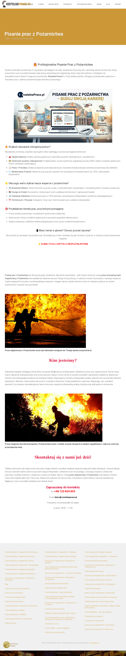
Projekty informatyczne (93, 588)
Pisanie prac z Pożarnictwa (94, 621)
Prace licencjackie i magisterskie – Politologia (60, 552)
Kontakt (118, 4)
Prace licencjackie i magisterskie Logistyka (20, 569)
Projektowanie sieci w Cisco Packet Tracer (99, 601)
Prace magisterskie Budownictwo (56, 583)
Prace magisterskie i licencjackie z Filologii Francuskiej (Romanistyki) (59, 597)
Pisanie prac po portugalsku (55, 632)
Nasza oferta (53, 4)
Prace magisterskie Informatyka (96, 561)
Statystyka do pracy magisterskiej (17, 588)
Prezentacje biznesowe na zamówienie (18, 619)
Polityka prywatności (63, 653)
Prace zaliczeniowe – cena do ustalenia (58, 592)
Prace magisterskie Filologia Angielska (98, 552)
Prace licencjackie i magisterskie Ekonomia (20, 556)
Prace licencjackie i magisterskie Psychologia (60, 556)
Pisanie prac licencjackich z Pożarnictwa (99, 629)
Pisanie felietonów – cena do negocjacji (98, 612)
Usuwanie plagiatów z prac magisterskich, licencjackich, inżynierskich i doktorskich (60, 618)
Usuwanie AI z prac (52, 624)
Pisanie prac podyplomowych (15, 597)
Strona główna (27, 4)
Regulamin (94, 643)
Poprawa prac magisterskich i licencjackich (100, 584)
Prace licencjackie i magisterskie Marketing (20, 574)
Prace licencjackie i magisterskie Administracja (21, 552)
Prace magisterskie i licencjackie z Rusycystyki (101, 597)
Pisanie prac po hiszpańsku (55, 609)
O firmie (41, 4)
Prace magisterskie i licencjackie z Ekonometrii (21, 606)
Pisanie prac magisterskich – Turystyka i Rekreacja (63, 573)
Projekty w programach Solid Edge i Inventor (60, 613)
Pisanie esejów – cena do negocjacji (57, 628)
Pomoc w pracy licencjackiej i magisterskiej (100, 593)
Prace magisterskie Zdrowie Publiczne (98, 580)
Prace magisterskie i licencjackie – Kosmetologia (22, 565)
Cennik (99, 4)
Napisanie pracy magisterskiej (56, 588)
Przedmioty (67, 4)
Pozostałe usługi (10, 623)
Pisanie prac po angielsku (94, 616)
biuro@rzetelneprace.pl (66, 497)
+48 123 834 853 (64, 491)
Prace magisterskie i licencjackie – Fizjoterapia (101, 556)
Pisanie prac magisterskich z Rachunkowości (101, 575)
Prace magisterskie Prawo (94, 571)
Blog (108, 4)
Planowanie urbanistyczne (14, 601)
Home (7, 39)
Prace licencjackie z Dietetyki (15, 610)
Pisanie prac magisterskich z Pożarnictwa (99, 625)
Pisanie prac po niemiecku (14, 593)
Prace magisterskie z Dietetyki (15, 614)
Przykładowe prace (84, 4)
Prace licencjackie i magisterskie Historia (19, 561)
